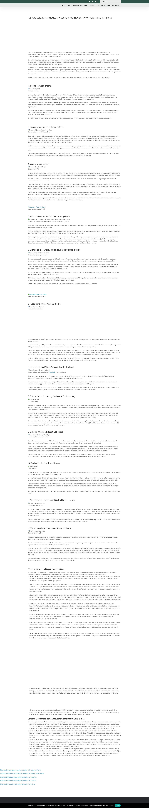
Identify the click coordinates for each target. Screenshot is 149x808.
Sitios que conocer (113, 5)
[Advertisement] (74, 33)
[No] (147, 805)
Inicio (63, 5)
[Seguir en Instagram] (93, 1)
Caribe (103, 5)
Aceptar (117, 805)
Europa (69, 5)
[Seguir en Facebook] (89, 1)
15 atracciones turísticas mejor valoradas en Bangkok (18, 777)
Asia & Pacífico (78, 5)
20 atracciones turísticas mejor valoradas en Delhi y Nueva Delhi (22, 773)
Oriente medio (89, 5)
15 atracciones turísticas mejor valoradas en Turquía (18, 781)
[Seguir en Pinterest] (96, 1)
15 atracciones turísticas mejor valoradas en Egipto (17, 784)
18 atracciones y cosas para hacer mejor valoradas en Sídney (20, 770)
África (97, 5)
